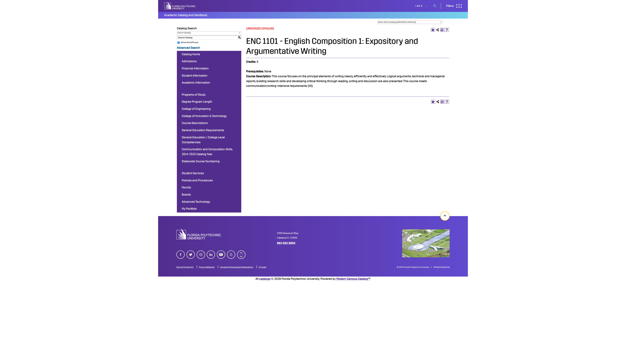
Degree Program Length (197, 101)
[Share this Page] (438, 30)
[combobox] (410, 22)
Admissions (189, 61)
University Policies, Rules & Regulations (236, 267)
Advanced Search (188, 47)
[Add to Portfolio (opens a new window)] (433, 30)
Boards (186, 194)
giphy (230, 251)
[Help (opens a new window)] (447, 30)
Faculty (186, 187)
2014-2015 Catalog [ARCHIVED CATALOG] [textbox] (397, 22)
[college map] (426, 243)
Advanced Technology (196, 201)
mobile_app (241, 251)
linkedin (211, 251)
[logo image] (198, 234)
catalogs (264, 278)
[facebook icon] (180, 254)
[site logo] (180, 6)
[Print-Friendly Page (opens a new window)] (442, 30)
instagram (201, 251)
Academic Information (196, 82)
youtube (221, 251)
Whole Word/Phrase (189, 42)
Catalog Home (191, 54)
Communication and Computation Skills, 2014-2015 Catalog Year (207, 152)
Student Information (194, 75)
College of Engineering (196, 108)
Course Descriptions (195, 123)
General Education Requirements (203, 130)
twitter (190, 251)
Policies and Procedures (197, 180)
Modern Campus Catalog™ (353, 278)
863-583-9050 (286, 243)
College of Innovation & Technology (204, 116)
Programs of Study (194, 94)
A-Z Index (262, 267)
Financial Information (195, 68)
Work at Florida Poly (185, 267)
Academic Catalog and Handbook (185, 15)
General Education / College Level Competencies (203, 140)
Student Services (193, 173)
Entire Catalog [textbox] (184, 33)
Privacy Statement (207, 267)
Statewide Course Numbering (201, 161)
